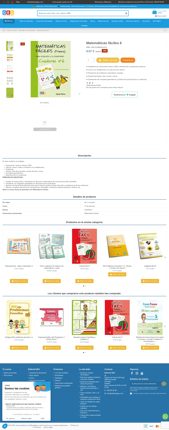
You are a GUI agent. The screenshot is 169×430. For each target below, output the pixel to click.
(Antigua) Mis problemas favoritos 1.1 (19, 337)
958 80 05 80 (112, 390)
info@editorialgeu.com (35, 2)
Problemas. (10, 169)
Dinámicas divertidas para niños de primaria (89, 383)
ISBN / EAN (90, 47)
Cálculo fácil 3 (84, 266)
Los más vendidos (61, 373)
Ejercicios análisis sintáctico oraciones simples (90, 378)
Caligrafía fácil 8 (150, 266)
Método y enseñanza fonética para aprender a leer (89, 388)
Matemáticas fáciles (40, 189)
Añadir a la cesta (110, 60)
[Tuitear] (90, 83)
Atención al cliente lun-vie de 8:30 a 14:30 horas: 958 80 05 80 (141, 2)
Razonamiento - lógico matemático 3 (19, 266)
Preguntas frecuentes (37, 380)
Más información (161, 393)
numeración (103, 66)
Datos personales (10, 373)
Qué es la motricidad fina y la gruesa (90, 411)
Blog (18, 2)
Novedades (59, 375)
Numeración (10, 165)
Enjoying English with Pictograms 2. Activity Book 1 (51, 338)
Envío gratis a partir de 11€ (62, 2)
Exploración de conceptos (97, 79)
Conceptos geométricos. (14, 173)
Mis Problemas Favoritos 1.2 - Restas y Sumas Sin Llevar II (117, 267)
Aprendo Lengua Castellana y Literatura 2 (84, 338)
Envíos (31, 378)
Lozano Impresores (60, 425)
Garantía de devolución (37, 373)
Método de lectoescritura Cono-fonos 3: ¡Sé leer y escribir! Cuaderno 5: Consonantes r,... (150, 339)
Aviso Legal (48, 427)
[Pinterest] (92, 83)
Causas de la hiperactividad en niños (90, 416)
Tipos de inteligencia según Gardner (90, 403)
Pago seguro (34, 375)
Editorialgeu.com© (36, 425)
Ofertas (57, 380)
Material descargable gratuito (62, 386)
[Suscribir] (163, 384)
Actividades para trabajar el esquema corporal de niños (90, 398)
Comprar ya (128, 60)
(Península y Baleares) (103, 2)
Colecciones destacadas (64, 383)
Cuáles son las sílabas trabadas (88, 407)
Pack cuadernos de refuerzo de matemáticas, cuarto (51, 267)
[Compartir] (87, 83)
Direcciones (8, 375)
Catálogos (58, 378)
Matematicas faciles (94, 85)
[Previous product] (165, 30)
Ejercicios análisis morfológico (86, 374)
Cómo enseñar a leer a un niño (89, 394)
